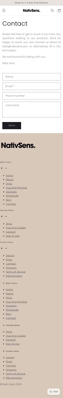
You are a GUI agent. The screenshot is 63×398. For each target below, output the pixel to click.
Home (9, 175)
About (9, 179)
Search (10, 255)
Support (11, 231)
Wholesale (12, 195)
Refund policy (14, 276)
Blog (8, 200)
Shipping (11, 268)
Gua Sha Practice (16, 187)
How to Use (12, 236)
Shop (9, 183)
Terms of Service (15, 271)
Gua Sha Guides (16, 227)
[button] (3, 10)
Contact (11, 204)
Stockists (11, 192)
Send (11, 125)
